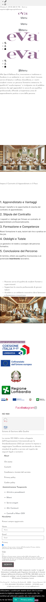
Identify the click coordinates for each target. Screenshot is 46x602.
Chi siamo (8, 462)
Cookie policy (9, 483)
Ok (16, 599)
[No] (36, 600)
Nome (4, 527)
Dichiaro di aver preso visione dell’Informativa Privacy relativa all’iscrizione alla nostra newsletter (21, 548)
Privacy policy (9, 477)
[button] (23, 17)
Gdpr (4, 552)
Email (4, 534)
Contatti (7, 467)
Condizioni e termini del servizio (17, 472)
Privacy (5, 542)
